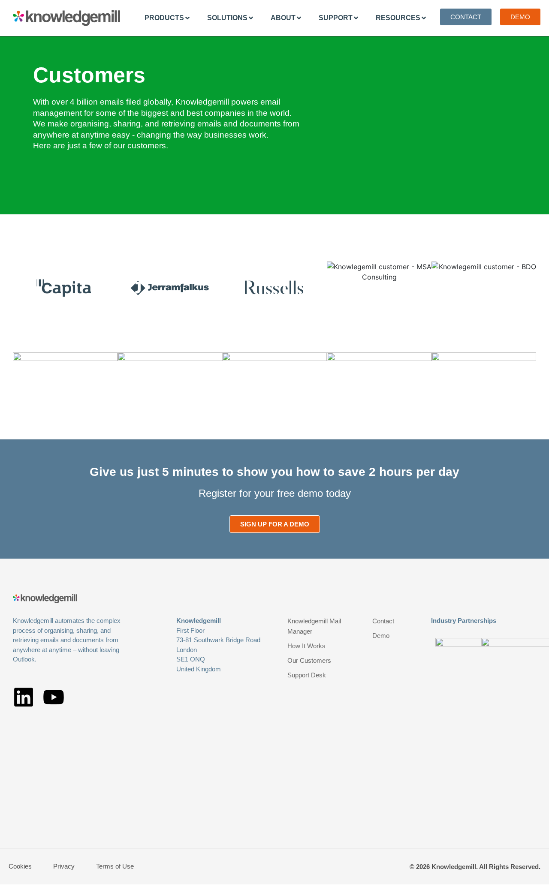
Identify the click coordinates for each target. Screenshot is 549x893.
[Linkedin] (23, 697)
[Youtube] (53, 697)
